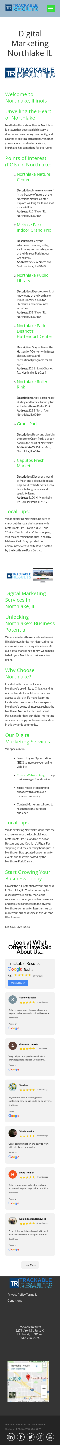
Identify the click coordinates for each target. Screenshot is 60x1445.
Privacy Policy (17, 1294)
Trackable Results (29, 1327)
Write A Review (18, 983)
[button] (30, 1017)
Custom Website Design (31, 775)
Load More (30, 1265)
